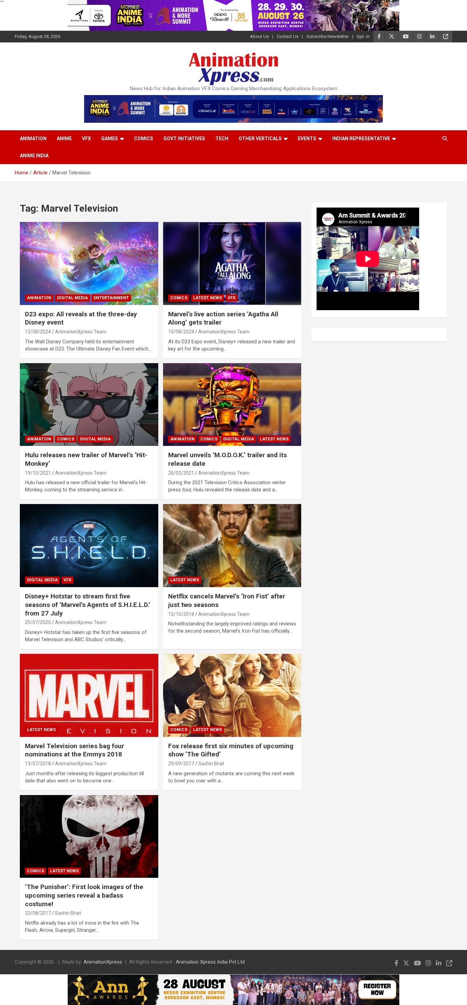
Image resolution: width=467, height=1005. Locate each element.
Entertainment (111, 297)
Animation (33, 138)
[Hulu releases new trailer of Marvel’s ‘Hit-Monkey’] (89, 404)
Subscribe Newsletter (327, 36)
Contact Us (287, 36)
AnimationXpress (102, 962)
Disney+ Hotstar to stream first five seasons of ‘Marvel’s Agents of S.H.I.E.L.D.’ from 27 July (87, 604)
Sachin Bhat (211, 763)
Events (307, 138)
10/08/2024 (181, 331)
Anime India (34, 155)
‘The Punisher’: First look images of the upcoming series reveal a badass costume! (84, 895)
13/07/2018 (38, 763)
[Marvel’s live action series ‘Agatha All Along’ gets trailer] (232, 263)
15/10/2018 (181, 614)
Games (109, 138)
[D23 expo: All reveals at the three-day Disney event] (89, 263)
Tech (221, 138)
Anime (64, 138)
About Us (259, 36)
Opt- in (363, 36)
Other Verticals (260, 138)
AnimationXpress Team (80, 331)
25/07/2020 (38, 622)
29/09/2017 (181, 763)
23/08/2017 (38, 913)
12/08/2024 (38, 331)
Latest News (207, 297)
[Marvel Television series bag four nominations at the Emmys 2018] (89, 695)
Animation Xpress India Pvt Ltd (210, 962)
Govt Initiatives (184, 138)
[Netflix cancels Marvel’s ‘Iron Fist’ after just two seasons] (232, 545)
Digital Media (72, 297)
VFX (86, 138)
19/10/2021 (38, 473)
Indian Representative (361, 138)
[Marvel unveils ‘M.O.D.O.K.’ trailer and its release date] (232, 404)
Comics (143, 138)
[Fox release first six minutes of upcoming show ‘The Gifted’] (232, 695)
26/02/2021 (181, 473)
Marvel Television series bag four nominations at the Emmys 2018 (74, 750)
